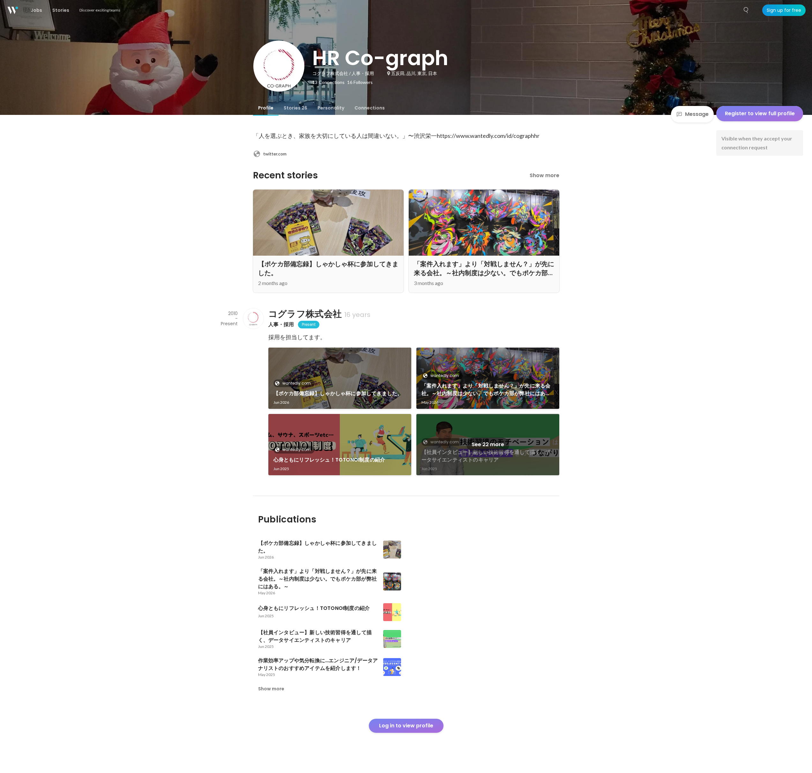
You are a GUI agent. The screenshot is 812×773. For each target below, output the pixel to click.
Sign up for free (784, 10)
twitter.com (275, 153)
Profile (265, 108)
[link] (339, 378)
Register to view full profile (760, 113)
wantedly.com (296, 383)
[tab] (266, 108)
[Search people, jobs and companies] (746, 10)
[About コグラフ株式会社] (253, 318)
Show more (544, 175)
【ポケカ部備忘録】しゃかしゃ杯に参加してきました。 (338, 393)
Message (697, 114)
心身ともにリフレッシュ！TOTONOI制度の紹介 (329, 459)
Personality (330, 108)
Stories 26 (295, 108)
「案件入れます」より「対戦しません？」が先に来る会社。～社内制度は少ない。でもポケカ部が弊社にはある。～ (486, 389)
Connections (369, 108)
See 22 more (488, 444)
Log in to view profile (406, 725)
